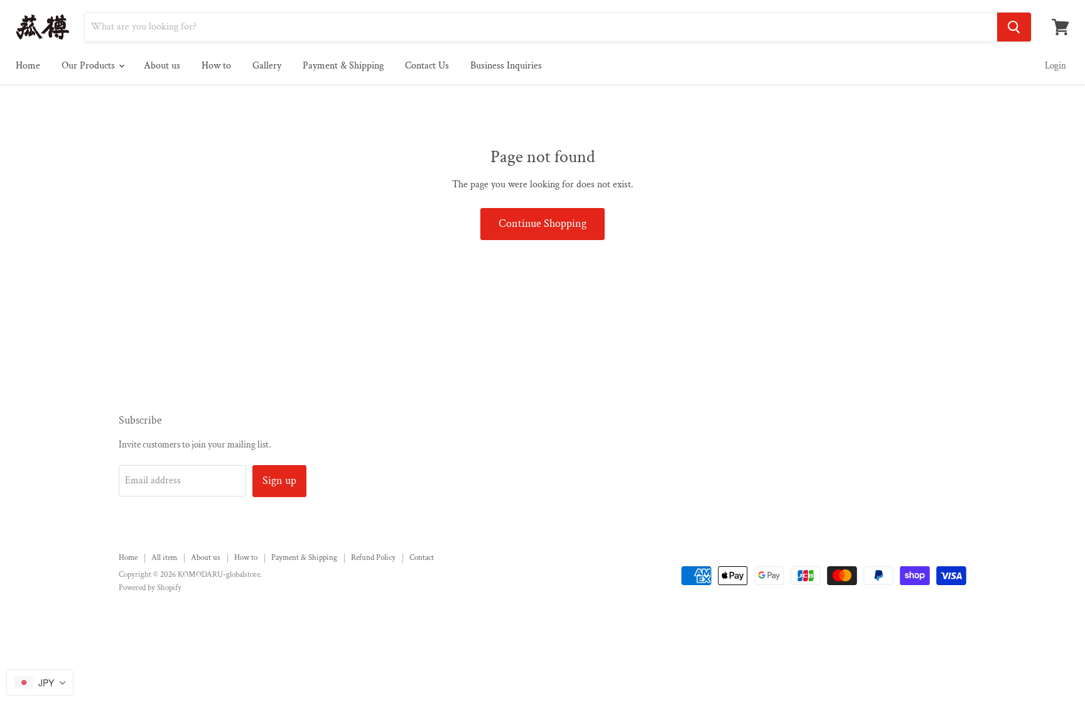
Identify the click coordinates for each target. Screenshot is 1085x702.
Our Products (89, 65)
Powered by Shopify (150, 588)
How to (216, 65)
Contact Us (427, 65)
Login (1055, 66)
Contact (421, 557)
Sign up (279, 480)
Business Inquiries (506, 65)
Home (28, 65)
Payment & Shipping (343, 65)
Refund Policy (373, 557)
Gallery (266, 65)
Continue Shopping (542, 223)
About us (162, 65)
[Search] (1014, 27)
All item (164, 557)
